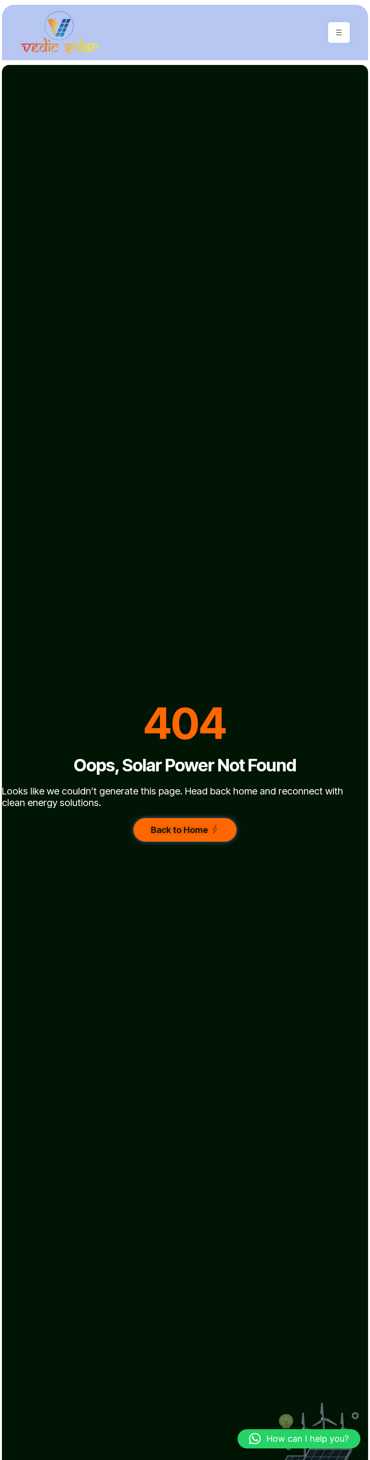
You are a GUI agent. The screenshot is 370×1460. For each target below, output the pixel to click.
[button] (299, 1438)
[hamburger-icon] (339, 32)
